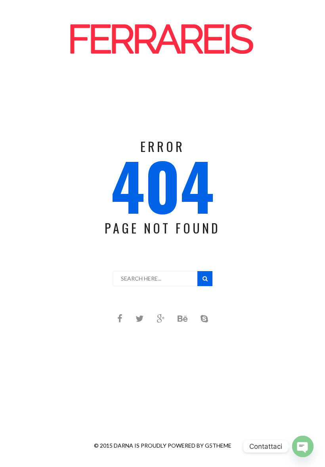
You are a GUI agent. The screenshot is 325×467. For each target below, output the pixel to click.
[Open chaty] (303, 446)
